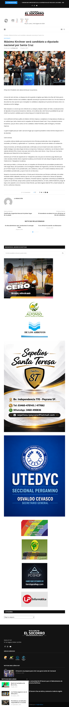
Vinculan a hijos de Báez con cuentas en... (49, 225)
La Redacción (14, 48)
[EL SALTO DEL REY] (19, 234)
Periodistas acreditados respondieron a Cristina (18, 701)
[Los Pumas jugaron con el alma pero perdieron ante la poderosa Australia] (5, 693)
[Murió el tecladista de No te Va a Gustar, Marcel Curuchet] (5, 684)
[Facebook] (5, 665)
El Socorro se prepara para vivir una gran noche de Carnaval (36, 690)
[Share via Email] (47, 192)
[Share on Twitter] (41, 192)
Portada (6, 35)
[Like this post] (36, 192)
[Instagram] (34, 5)
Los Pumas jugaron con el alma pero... (19, 692)
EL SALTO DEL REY (19, 246)
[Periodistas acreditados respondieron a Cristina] (5, 702)
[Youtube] (36, 5)
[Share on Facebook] (39, 192)
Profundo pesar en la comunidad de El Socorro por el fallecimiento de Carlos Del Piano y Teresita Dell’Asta (39, 701)
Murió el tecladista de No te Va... (18, 684)
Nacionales (7, 38)
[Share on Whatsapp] (43, 192)
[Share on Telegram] (45, 192)
